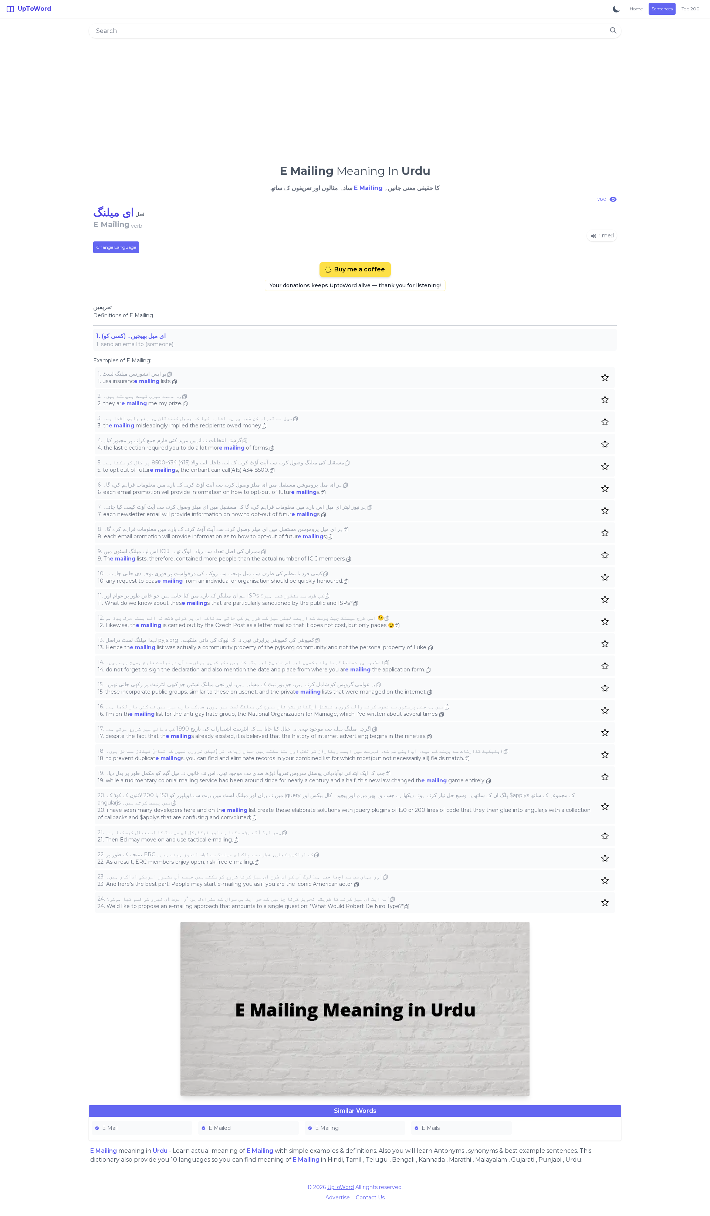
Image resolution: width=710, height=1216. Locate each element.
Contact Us (370, 1197)
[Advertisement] (355, 98)
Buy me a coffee (359, 269)
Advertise (337, 1197)
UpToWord (340, 1187)
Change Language (116, 247)
